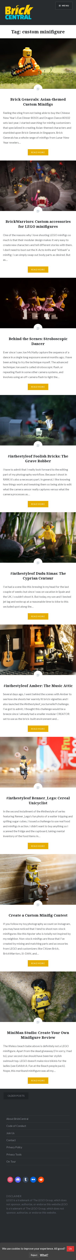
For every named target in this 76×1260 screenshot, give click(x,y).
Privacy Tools (14, 1154)
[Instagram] (10, 1180)
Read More (38, 152)
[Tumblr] (26, 1180)
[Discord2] (18, 1180)
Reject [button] (34, 1255)
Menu (65, 5)
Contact (11, 1140)
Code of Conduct (16, 1125)
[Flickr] (33, 1180)
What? (44, 1254)
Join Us (10, 1133)
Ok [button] (70, 1248)
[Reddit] (41, 1180)
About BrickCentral (17, 1118)
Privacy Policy (14, 1147)
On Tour (11, 1161)
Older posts (16, 1095)
